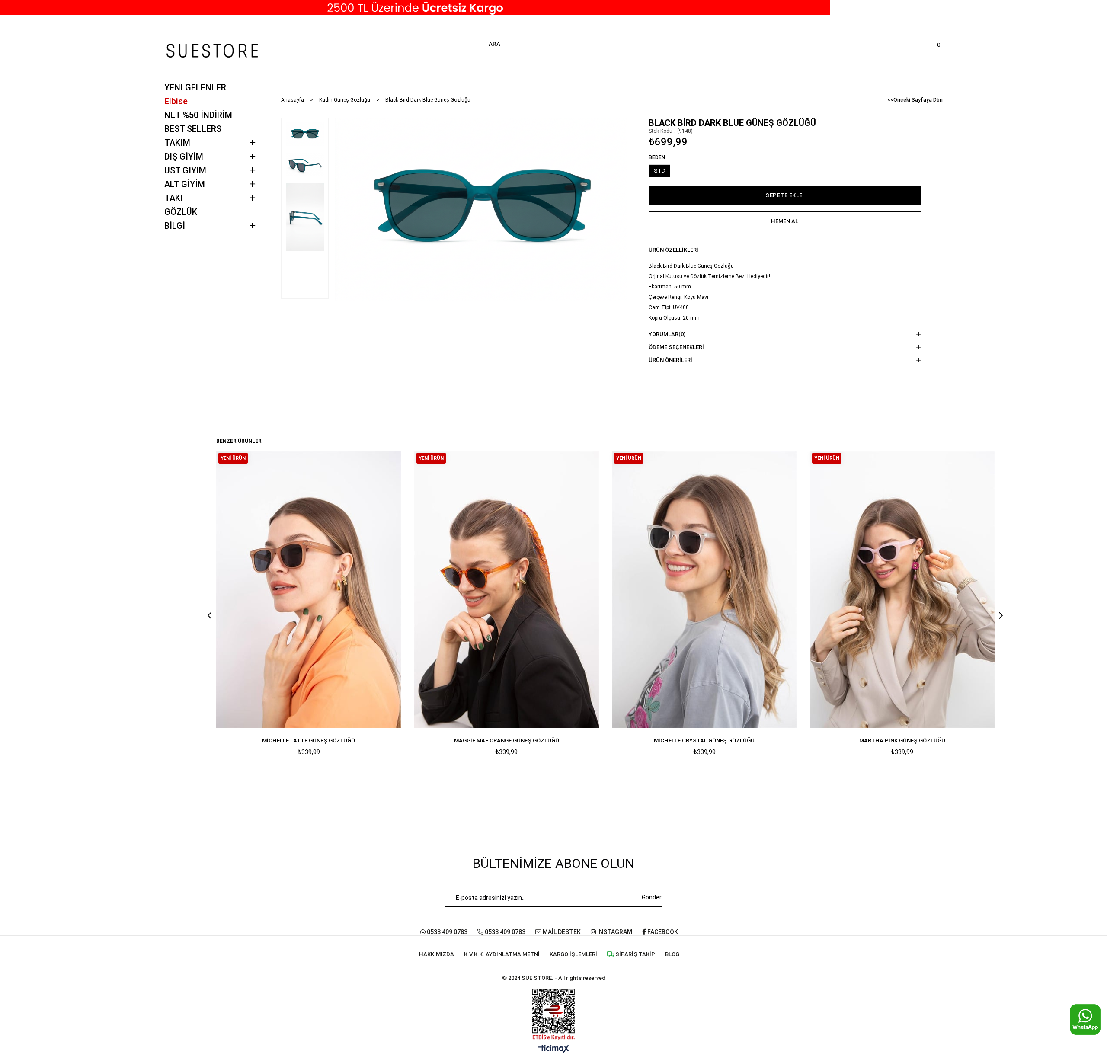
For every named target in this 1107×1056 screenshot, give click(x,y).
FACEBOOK (662, 931)
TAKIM (177, 143)
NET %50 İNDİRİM (198, 115)
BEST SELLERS (192, 129)
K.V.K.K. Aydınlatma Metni (502, 954)
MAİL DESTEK (561, 931)
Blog (672, 954)
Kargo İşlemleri (573, 954)
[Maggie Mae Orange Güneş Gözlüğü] (506, 589)
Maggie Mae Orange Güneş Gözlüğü (506, 740)
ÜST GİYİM (185, 170)
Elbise (176, 101)
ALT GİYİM (184, 184)
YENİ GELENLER (195, 87)
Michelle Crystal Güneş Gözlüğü (704, 740)
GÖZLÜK (180, 212)
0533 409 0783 (446, 931)
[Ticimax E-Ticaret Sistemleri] (553, 1049)
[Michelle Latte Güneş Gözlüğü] (308, 589)
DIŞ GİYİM (183, 156)
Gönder (652, 897)
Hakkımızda (436, 954)
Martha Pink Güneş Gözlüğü (902, 740)
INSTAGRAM (614, 931)
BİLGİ (174, 226)
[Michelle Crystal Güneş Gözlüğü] (704, 589)
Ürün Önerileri (670, 360)
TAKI (173, 198)
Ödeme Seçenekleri (676, 347)
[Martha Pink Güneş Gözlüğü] (902, 589)
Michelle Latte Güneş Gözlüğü (308, 740)
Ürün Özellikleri (673, 249)
